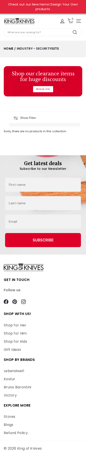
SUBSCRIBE (43, 240)
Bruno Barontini (17, 387)
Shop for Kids (15, 341)
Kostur (9, 379)
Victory (10, 395)
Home (8, 48)
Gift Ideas (12, 349)
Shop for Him (15, 333)
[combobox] (43, 32)
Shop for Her (15, 325)
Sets (55, 48)
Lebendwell (14, 370)
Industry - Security (34, 48)
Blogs (8, 424)
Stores (9, 416)
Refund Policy (16, 432)
